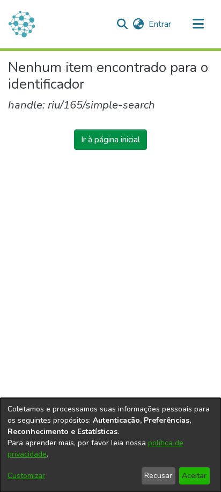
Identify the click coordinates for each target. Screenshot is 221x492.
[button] (122, 24)
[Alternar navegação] (198, 24)
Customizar (26, 476)
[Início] (21, 24)
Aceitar (194, 476)
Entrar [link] (160, 24)
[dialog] (110, 445)
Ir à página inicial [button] (110, 140)
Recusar (158, 476)
